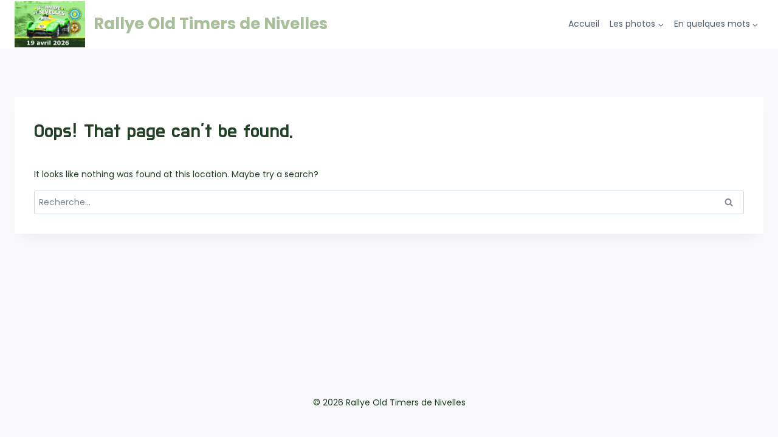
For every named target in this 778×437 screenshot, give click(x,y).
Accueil (583, 24)
